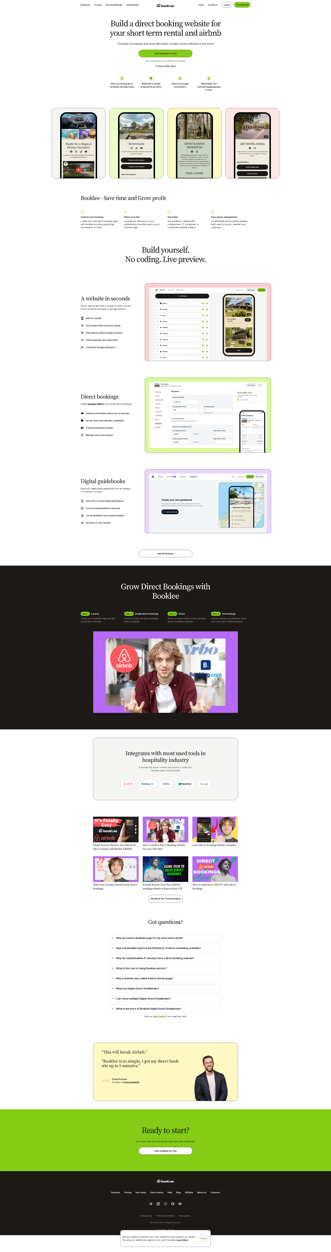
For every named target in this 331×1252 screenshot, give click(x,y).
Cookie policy (146, 1216)
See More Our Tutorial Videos (166, 898)
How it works (156, 1192)
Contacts (212, 4)
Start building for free (166, 53)
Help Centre (159, 1016)
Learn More (182, 1240)
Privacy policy (185, 1216)
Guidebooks (133, 4)
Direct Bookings (114, 4)
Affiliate (189, 1192)
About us (201, 1192)
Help (201, 4)
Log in (227, 4)
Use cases (141, 1192)
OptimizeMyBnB (131, 1082)
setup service (214, 86)
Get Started (242, 4)
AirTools (171, 1229)
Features (85, 4)
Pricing (97, 4)
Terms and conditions (165, 1216)
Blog (178, 1192)
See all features (165, 553)
